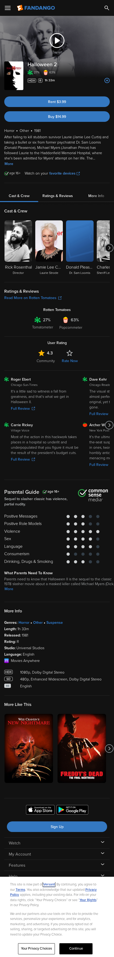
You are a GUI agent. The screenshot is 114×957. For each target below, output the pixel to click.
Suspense (54, 622)
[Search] (106, 8)
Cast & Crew (19, 196)
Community (46, 361)
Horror (24, 622)
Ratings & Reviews (57, 196)
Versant (49, 884)
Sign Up (57, 827)
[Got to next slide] (109, 248)
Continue (76, 948)
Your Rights (88, 900)
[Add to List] (107, 80)
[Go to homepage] (36, 8)
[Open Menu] (7, 8)
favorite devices (62, 173)
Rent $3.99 (57, 102)
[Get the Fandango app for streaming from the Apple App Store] (40, 810)
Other (38, 622)
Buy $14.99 (57, 116)
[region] (57, 917)
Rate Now (70, 361)
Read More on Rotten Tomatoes (30, 298)
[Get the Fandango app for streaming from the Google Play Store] (72, 810)
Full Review (20, 408)
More (9, 164)
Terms (20, 890)
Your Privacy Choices (36, 948)
